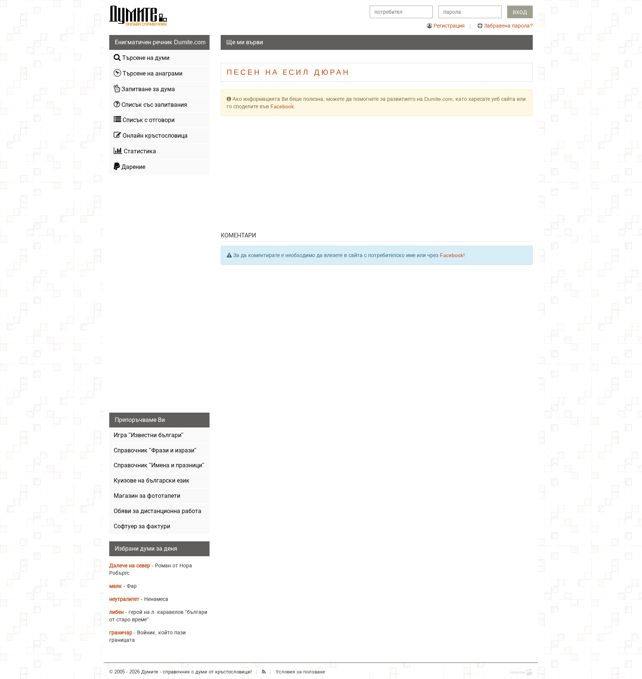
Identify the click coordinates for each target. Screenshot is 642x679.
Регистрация (449, 26)
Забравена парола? (508, 26)
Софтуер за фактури (142, 526)
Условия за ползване (300, 672)
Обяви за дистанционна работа (157, 511)
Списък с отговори (148, 120)
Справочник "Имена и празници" (159, 465)
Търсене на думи (145, 58)
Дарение (132, 167)
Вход (520, 12)
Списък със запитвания (153, 105)
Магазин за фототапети (147, 496)
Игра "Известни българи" (149, 435)
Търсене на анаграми (151, 73)
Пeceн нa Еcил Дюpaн (288, 72)
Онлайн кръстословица (154, 135)
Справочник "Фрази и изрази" (155, 450)
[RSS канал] (264, 672)
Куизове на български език (151, 480)
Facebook (282, 106)
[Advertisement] (377, 176)
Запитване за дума (147, 89)
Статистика (139, 151)
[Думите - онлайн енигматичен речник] (138, 15)
